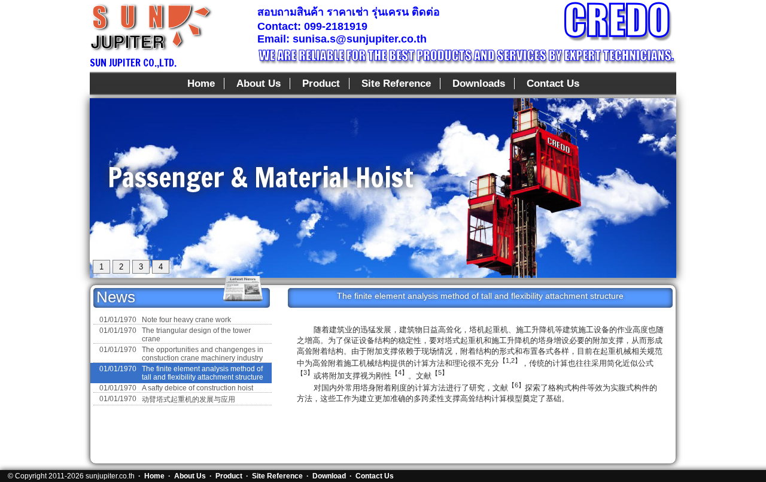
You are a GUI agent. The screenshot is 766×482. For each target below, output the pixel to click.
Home (201, 83)
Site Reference (396, 83)
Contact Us (553, 83)
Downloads (478, 83)
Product (321, 83)
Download (329, 476)
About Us (258, 83)
